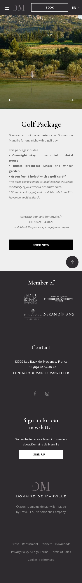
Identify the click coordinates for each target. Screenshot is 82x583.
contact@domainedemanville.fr (41, 217)
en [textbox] (74, 7)
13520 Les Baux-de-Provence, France (41, 361)
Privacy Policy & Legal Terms (29, 552)
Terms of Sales (61, 552)
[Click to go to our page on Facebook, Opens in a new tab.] (35, 393)
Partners (46, 544)
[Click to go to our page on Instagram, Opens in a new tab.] (47, 393)
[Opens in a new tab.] (30, 298)
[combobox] (74, 7)
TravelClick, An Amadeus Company (43, 512)
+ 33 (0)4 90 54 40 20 (41, 367)
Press (15, 544)
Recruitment (30, 544)
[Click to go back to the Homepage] (18, 8)
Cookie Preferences (41, 560)
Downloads (62, 544)
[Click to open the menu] (7, 8)
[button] (10, 100)
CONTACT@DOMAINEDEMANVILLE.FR (41, 373)
